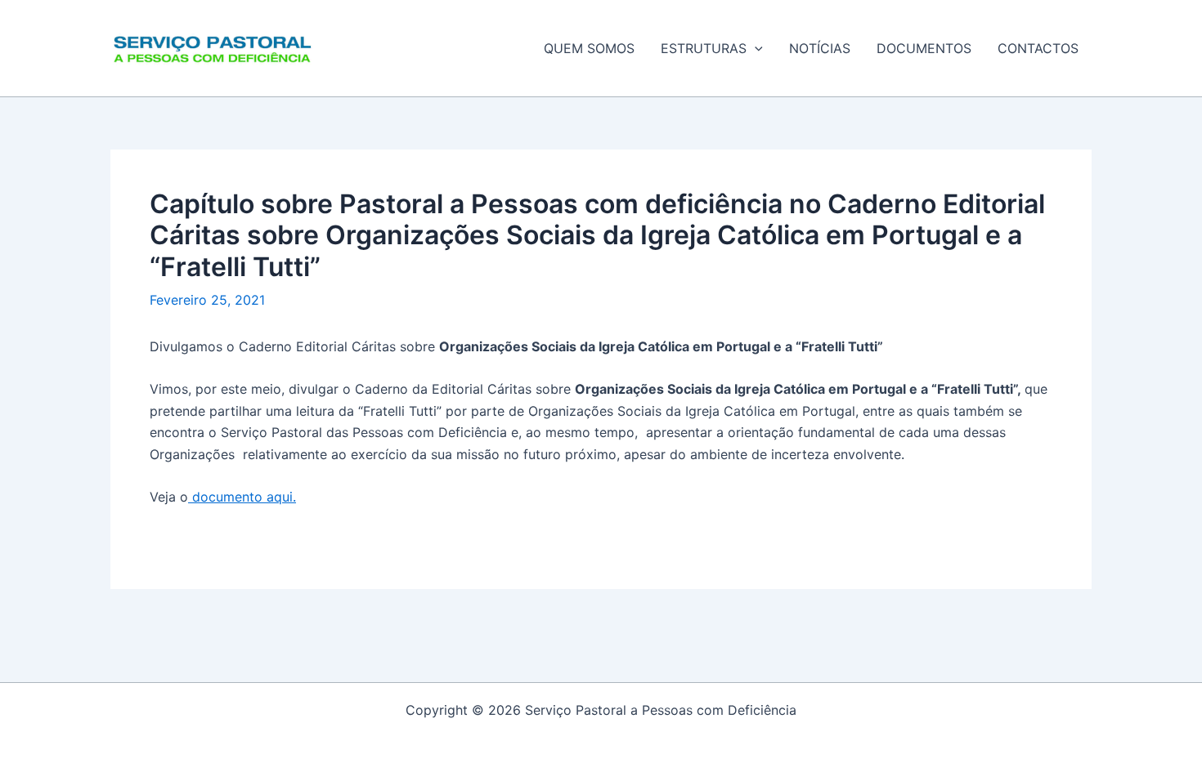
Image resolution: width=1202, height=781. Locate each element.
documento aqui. (242, 497)
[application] (755, 48)
